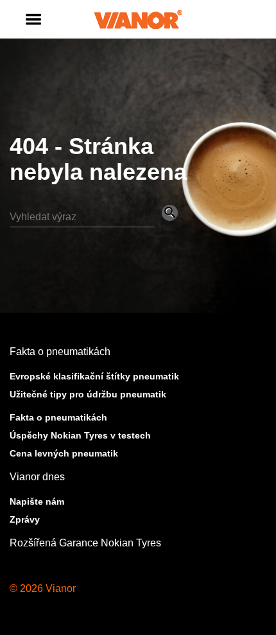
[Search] (94, 216)
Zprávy (25, 519)
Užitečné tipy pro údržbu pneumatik (88, 394)
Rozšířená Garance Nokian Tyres (85, 542)
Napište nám (37, 501)
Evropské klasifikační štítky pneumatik (94, 376)
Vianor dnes (37, 476)
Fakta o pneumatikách (60, 351)
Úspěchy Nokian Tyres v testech (80, 435)
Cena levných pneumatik (64, 453)
